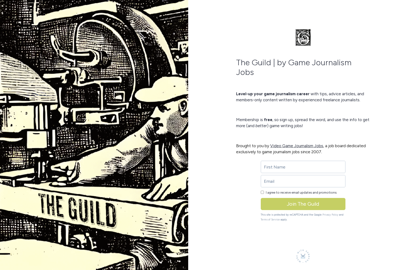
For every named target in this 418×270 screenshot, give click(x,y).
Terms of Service (270, 219)
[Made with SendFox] (303, 256)
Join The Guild (303, 204)
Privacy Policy (330, 214)
